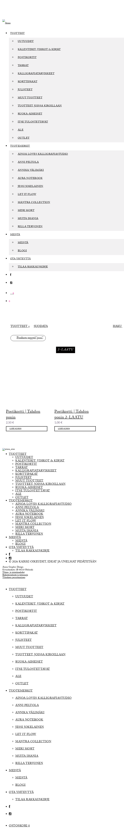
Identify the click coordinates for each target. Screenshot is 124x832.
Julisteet (25, 90)
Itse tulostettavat (33, 122)
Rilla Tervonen (30, 227)
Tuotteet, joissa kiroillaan (40, 106)
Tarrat (23, 66)
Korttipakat (27, 82)
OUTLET (24, 138)
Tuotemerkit (20, 146)
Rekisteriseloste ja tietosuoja (15, 575)
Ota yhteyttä (20, 259)
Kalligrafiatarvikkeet (36, 74)
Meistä (15, 235)
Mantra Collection (34, 202)
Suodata (41, 326)
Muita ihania (28, 219)
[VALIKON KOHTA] (10, 275)
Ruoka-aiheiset (30, 114)
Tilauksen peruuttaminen (13, 578)
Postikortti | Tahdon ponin (23, 415)
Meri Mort (26, 211)
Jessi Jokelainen (30, 186)
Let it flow (27, 194)
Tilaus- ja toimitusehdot (13, 573)
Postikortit (27, 58)
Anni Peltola (28, 162)
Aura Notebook (30, 178)
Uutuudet (26, 41)
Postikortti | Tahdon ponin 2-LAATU (71, 415)
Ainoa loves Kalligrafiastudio (43, 154)
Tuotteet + (20, 326)
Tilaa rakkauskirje (33, 267)
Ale (20, 130)
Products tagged (30, 338)
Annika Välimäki (31, 170)
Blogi (22, 251)
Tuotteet (17, 34)
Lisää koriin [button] (15, 428)
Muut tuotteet (30, 98)
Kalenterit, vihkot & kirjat (39, 50)
